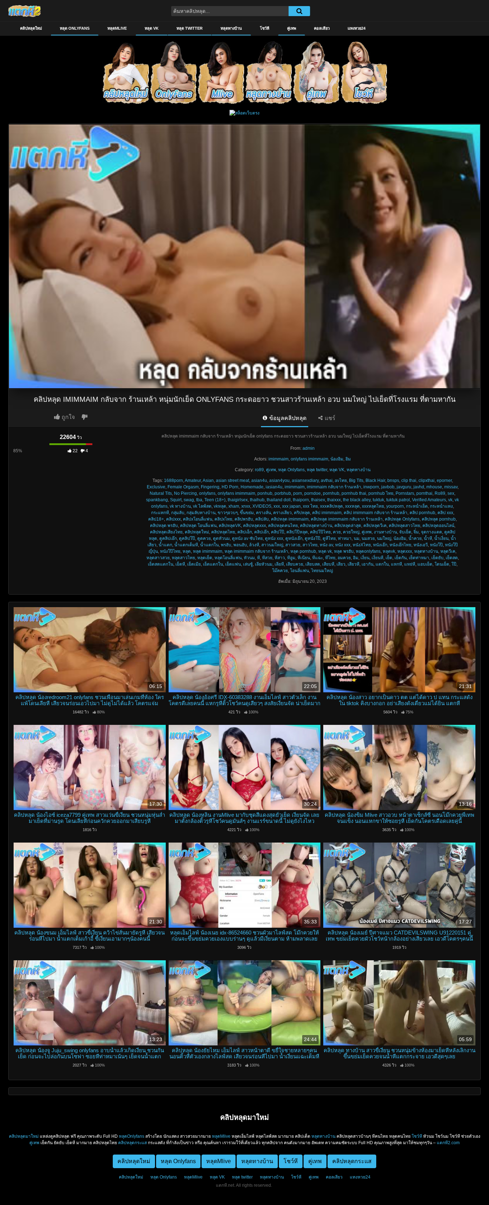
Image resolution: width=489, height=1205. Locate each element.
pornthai (424, 493)
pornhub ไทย (380, 493)
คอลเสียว (322, 28)
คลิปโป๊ (277, 532)
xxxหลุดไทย (373, 506)
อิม (348, 459)
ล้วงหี (254, 544)
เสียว (341, 564)
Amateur (193, 480)
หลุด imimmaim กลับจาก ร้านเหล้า (256, 551)
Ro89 (440, 493)
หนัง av (326, 544)
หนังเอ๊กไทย (400, 544)
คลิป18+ (156, 519)
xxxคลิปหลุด (331, 506)
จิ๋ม (416, 532)
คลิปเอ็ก (244, 532)
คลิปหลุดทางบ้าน (316, 525)
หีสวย (267, 557)
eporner (444, 480)
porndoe (312, 493)
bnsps (393, 480)
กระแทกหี (160, 512)
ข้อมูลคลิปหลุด (287, 418)
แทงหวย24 (356, 28)
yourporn (395, 506)
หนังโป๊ (436, 544)
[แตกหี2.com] (24, 10)
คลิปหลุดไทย (223, 532)
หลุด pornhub (303, 551)
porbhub (283, 493)
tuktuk (378, 499)
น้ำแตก (165, 544)
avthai (327, 480)
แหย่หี (409, 564)
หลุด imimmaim (207, 551)
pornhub (331, 493)
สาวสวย (292, 544)
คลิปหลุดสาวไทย (404, 525)
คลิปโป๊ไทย (320, 532)
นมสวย (368, 538)
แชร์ (329, 418)
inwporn (371, 486)
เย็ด (389, 557)
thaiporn (301, 499)
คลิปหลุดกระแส (132, 1142)
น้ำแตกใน (209, 544)
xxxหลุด (352, 506)
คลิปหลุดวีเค (375, 525)
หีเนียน (303, 557)
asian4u (259, 480)
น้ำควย (415, 538)
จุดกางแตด (431, 532)
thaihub (257, 499)
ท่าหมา (345, 538)
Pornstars (405, 493)
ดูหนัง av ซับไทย (247, 538)
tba (199, 499)
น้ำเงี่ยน (441, 538)
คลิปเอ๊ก (261, 532)
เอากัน (367, 564)
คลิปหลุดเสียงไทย (166, 532)
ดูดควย (204, 538)
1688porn (173, 480)
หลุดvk (389, 551)
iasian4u (274, 486)
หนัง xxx (342, 544)
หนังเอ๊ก (380, 544)
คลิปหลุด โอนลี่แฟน (198, 525)
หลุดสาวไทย (183, 557)
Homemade (252, 486)
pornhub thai (354, 493)
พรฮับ (226, 544)
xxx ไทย (310, 506)
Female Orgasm (183, 486)
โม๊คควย (280, 570)
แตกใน (382, 564)
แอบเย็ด (424, 564)
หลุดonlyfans (368, 551)
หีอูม (291, 557)
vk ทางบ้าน (180, 506)
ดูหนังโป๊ (312, 538)
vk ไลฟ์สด (202, 506)
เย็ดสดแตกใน (160, 564)
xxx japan (291, 506)
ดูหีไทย (329, 538)
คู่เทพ (291, 28)
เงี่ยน (364, 557)
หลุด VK (152, 28)
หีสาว (280, 557)
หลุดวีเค (447, 551)
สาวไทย (310, 544)
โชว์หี (264, 28)
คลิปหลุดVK (230, 525)
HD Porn (230, 486)
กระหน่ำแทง (441, 506)
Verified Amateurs (429, 499)
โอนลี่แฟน (299, 570)
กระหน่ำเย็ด (417, 506)
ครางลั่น (263, 512)
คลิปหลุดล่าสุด (347, 525)
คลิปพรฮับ (243, 519)
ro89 (259, 469)
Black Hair (375, 480)
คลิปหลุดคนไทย (283, 525)
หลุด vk (325, 551)
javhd (418, 486)
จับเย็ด (405, 532)
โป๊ (453, 564)
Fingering (210, 486)
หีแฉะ (317, 557)
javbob (387, 486)
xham (233, 506)
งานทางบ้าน (385, 532)
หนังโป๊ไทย (170, 551)
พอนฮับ (240, 544)
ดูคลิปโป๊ (187, 538)
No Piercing (185, 493)
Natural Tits (161, 493)
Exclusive (156, 486)
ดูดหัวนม (221, 538)
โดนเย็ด (442, 564)
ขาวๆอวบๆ (228, 512)
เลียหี (279, 564)
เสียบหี (328, 564)
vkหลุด (220, 506)
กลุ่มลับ (177, 512)
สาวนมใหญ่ (272, 544)
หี (258, 557)
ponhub (264, 493)
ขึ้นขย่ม (247, 512)
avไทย (341, 480)
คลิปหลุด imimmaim (290, 519)
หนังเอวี (420, 544)
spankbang (157, 499)
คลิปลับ (262, 519)
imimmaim (278, 459)
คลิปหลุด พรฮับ (164, 525)
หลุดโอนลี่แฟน (228, 557)
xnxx (245, 506)
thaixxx (334, 499)
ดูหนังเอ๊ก (293, 538)
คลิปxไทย (223, 519)
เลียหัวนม (263, 564)
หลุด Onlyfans (74, 28)
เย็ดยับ (437, 557)
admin (308, 448)
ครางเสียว (282, 512)
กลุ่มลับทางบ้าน (201, 512)
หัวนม (249, 557)
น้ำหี (428, 538)
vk (450, 499)
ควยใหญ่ (351, 532)
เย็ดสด (452, 557)
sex (450, 493)
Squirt (175, 499)
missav (450, 486)
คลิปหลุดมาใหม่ (24, 1136)
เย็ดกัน (400, 557)
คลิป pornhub (422, 512)
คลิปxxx (173, 519)
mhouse (434, 486)
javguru (404, 486)
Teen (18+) (215, 499)
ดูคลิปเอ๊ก (168, 538)
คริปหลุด (302, 512)
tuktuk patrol (398, 499)
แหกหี (396, 564)
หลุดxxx (404, 551)
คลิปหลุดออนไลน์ (438, 525)
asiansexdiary (305, 480)
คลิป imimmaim (327, 512)
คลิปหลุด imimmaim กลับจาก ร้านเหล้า (347, 519)
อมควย (344, 557)
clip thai (408, 480)
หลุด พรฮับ (344, 551)
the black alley (357, 499)
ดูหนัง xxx (274, 538)
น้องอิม (336, 459)
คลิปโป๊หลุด (297, 532)
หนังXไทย (362, 544)
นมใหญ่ (384, 538)
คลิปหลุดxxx (254, 525)
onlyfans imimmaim (309, 459)
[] (299, 11)
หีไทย (330, 557)
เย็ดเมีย (194, 564)
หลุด (187, 551)
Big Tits (356, 480)
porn (297, 493)
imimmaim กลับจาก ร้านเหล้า (334, 486)
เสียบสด (312, 564)
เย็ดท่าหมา (419, 557)
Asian (208, 480)
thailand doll (279, 499)
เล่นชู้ (248, 564)
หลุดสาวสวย (158, 557)
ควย (337, 532)
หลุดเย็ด (204, 557)
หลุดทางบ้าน (231, 28)
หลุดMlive (117, 28)
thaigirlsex (238, 499)
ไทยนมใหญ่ (322, 570)
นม (356, 538)
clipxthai (426, 480)
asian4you (279, 480)
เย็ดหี (180, 564)
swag (189, 499)
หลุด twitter (189, 28)
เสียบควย (294, 564)
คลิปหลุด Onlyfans (402, 519)
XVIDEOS (261, 506)
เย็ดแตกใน (213, 564)
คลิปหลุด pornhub (439, 519)
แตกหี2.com (448, 1142)
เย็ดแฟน (233, 564)
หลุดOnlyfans (131, 1136)
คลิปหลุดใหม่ (31, 28)
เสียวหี (353, 564)
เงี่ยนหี (377, 557)
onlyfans (207, 493)
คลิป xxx (445, 512)
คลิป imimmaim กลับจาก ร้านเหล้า (375, 512)
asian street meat (232, 480)
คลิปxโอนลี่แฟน (197, 519)
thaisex (318, 499)
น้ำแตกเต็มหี (186, 544)
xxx (276, 506)
